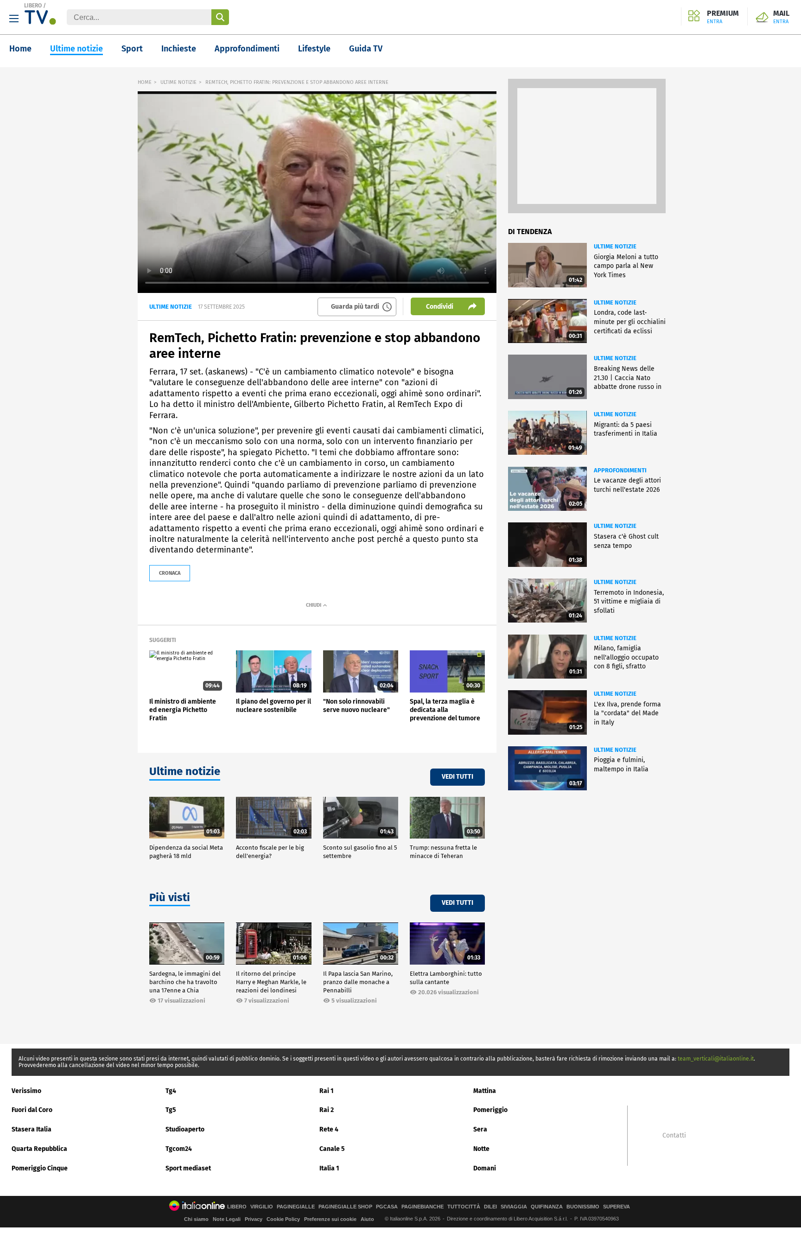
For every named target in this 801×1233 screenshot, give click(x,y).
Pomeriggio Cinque (40, 1168)
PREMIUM (723, 17)
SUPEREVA (616, 1206)
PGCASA (387, 1206)
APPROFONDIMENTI (620, 470)
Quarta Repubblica (39, 1149)
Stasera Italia (31, 1129)
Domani (484, 1168)
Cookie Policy (283, 1219)
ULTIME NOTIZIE (178, 82)
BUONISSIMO (582, 1206)
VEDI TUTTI (457, 777)
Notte (481, 1149)
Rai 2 (326, 1110)
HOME (145, 82)
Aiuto (367, 1219)
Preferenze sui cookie (330, 1219)
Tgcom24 (178, 1149)
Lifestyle (314, 49)
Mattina (484, 1091)
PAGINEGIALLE (296, 1206)
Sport (132, 49)
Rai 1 (326, 1091)
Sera (480, 1129)
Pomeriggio (490, 1110)
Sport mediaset (188, 1168)
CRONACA (169, 573)
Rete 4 (328, 1129)
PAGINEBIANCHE (422, 1206)
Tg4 (170, 1091)
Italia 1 (329, 1168)
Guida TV (365, 49)
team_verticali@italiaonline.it (716, 1058)
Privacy (253, 1219)
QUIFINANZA (547, 1206)
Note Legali (227, 1219)
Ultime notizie (76, 49)
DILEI (490, 1206)
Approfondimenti (247, 49)
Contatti (674, 1135)
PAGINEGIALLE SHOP (345, 1206)
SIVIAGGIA (514, 1206)
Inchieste (178, 49)
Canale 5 (332, 1149)
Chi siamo (196, 1219)
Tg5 (170, 1110)
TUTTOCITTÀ (463, 1206)
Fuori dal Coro (32, 1110)
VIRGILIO (261, 1206)
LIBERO (33, 5)
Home (20, 49)
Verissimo (26, 1091)
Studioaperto (184, 1129)
